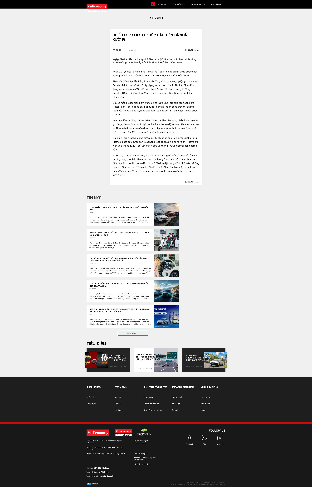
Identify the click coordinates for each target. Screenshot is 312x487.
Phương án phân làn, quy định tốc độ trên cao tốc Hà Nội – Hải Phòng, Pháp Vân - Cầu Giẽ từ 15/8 (150, 357)
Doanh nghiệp (198, 4)
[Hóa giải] (166, 316)
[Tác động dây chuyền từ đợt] (166, 265)
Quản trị (175, 410)
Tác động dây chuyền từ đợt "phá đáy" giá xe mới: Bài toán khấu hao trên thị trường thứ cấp (118, 259)
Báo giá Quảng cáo (141, 454)
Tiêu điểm (96, 343)
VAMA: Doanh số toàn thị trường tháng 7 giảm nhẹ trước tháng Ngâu (198, 358)
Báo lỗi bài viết (193, 50)
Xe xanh (162, 4)
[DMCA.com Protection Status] (93, 483)
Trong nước (113, 367)
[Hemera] (144, 432)
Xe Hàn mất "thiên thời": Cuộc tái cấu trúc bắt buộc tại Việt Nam (118, 208)
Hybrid (118, 403)
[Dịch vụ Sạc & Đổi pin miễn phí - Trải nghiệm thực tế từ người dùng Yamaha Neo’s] (166, 240)
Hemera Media (140, 443)
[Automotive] (124, 432)
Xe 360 (156, 17)
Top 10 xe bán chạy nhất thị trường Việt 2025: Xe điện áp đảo (114, 358)
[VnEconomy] (98, 433)
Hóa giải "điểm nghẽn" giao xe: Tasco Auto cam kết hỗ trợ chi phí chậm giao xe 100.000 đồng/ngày (119, 310)
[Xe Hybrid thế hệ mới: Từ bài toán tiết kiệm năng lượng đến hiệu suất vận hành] (166, 291)
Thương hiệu (177, 397)
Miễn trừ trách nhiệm (141, 464)
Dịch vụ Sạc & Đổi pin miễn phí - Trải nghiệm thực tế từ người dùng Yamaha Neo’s (119, 234)
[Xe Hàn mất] (166, 214)
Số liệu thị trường (151, 403)
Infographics (206, 397)
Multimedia (216, 4)
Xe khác (118, 397)
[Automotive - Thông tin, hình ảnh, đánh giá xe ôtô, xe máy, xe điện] (101, 8)
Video (203, 410)
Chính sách (148, 397)
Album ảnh (205, 403)
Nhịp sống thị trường (153, 410)
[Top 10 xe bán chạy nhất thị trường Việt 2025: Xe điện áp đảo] (96, 360)
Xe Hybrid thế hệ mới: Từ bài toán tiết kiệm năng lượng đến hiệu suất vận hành (118, 285)
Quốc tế (90, 397)
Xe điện (118, 410)
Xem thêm (132, 333)
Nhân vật (176, 403)
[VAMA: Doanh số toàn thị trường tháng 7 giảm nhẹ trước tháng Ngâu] (215, 360)
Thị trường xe (178, 4)
